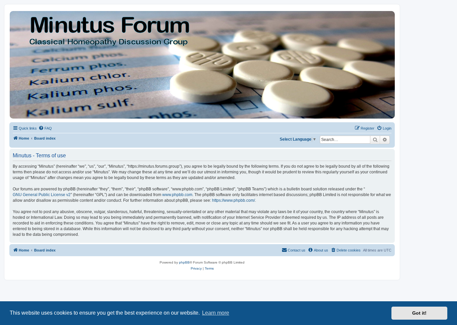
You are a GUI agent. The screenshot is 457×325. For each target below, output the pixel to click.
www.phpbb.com (177, 194)
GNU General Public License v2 (42, 194)
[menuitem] (45, 128)
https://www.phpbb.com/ (233, 200)
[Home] (201, 65)
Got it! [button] (419, 313)
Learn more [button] (215, 313)
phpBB (184, 262)
